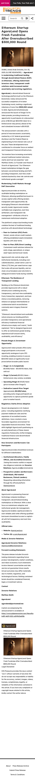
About (8, 766)
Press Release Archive (21, 766)
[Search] (22, 18)
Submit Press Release (18, 770)
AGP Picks (5, 3)
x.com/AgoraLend (20, 534)
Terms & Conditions (17, 775)
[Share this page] (32, 18)
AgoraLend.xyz (9, 486)
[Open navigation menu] (3, 18)
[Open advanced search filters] (26, 18)
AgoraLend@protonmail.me (12, 546)
